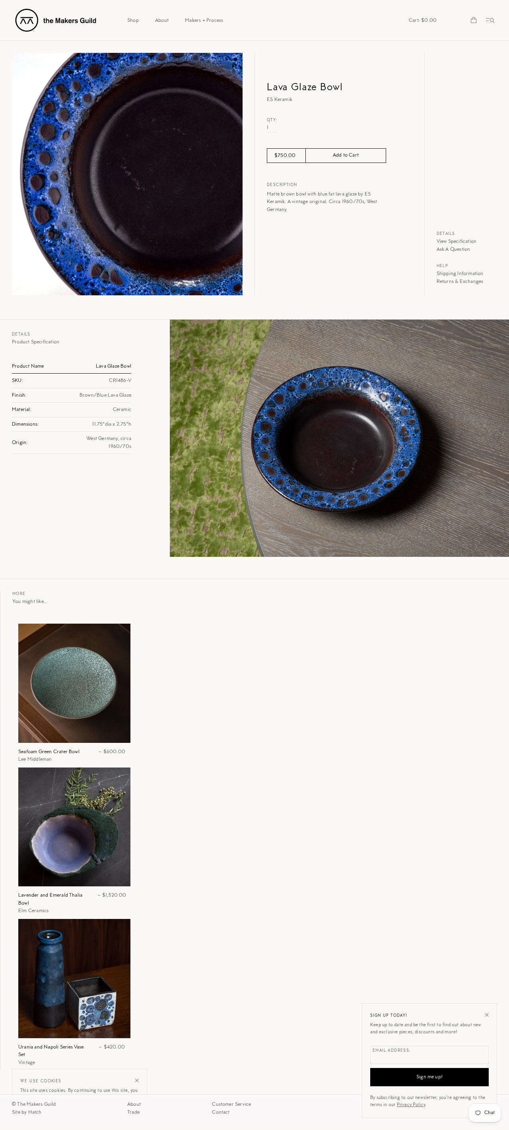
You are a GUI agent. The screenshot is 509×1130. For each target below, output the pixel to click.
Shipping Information (460, 273)
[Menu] (488, 20)
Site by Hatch (27, 1112)
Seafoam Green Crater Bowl (49, 751)
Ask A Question (453, 249)
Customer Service (231, 1104)
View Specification (457, 241)
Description (282, 185)
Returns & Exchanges (460, 281)
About (134, 1104)
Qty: (272, 120)
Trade (133, 1112)
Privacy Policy (411, 1105)
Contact (220, 1112)
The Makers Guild (36, 1104)
